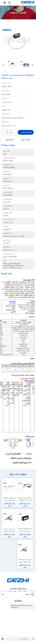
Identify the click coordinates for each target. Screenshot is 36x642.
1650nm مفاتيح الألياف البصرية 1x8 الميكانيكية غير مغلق (25, 499)
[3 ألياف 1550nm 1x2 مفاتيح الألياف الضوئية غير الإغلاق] (25, 549)
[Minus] (3, 594)
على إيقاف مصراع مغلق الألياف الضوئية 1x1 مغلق (9, 530)
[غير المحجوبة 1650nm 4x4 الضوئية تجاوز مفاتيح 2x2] (9, 487)
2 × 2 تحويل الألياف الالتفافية (22, 463)
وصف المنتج (9, 139)
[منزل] (18, 583)
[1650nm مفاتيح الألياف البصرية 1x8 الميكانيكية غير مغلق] (25, 487)
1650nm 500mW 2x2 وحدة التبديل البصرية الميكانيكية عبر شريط (25, 530)
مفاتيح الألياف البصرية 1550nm (21, 458)
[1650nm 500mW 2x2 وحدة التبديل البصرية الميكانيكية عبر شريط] (25, 518)
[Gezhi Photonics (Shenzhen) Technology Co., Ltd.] (27, 3)
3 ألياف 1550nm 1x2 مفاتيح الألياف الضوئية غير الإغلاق (25, 561)
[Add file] (33, 639)
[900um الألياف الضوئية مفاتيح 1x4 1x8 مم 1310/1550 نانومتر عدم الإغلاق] (17, 39)
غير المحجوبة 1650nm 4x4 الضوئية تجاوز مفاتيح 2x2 (9, 499)
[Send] (2, 639)
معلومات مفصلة (25, 139)
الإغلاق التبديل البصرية (13, 454)
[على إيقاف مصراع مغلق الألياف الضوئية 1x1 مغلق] (9, 518)
